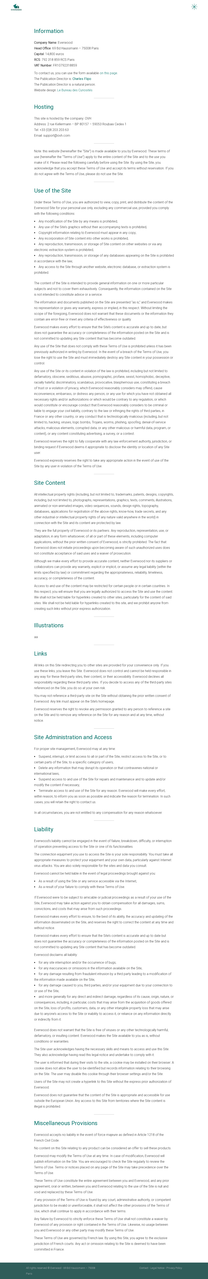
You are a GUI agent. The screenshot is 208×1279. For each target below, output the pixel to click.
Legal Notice (157, 1267)
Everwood (55, 1267)
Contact (143, 1267)
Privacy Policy (174, 1267)
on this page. (109, 73)
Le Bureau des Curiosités (74, 90)
